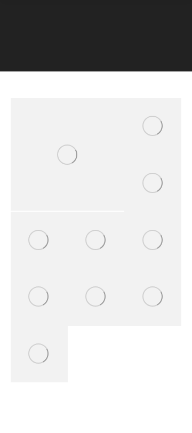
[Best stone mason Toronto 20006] (39, 297)
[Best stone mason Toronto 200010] (39, 240)
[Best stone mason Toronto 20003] (96, 240)
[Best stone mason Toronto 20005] (152, 240)
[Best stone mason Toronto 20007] (96, 297)
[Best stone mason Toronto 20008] (152, 297)
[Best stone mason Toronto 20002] (152, 183)
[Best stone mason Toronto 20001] (152, 126)
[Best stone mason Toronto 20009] (39, 354)
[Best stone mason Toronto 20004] (67, 154)
